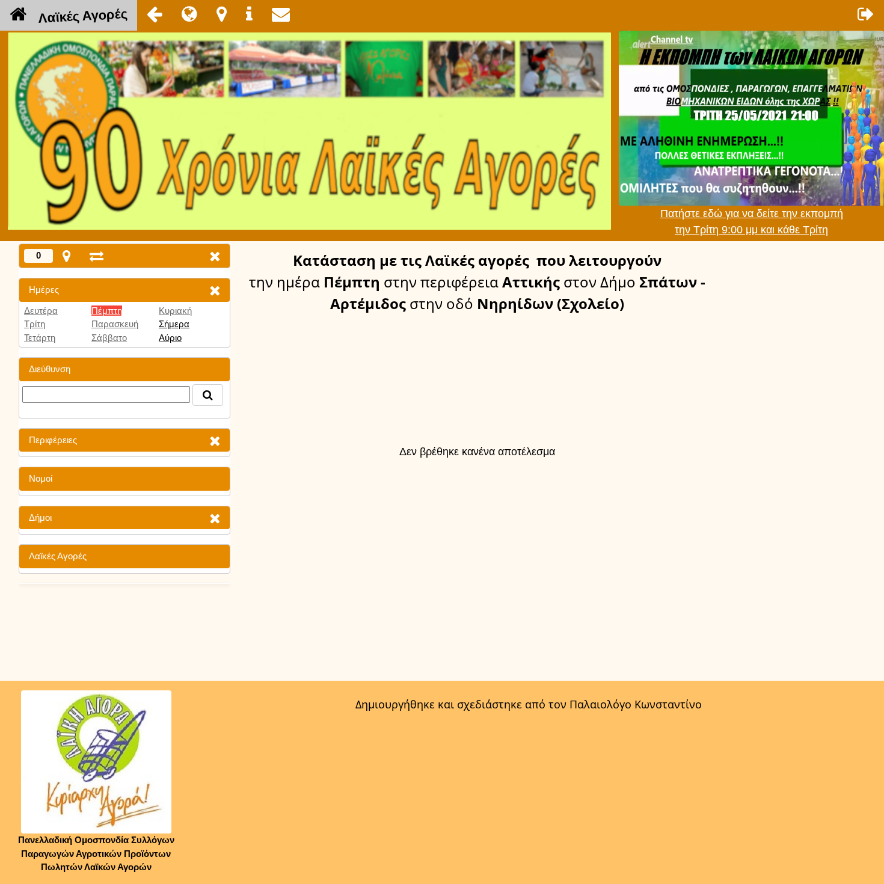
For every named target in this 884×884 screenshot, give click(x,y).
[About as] (249, 14)
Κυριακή (175, 310)
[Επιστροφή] (154, 14)
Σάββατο (109, 338)
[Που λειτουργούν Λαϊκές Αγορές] (221, 14)
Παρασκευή (114, 324)
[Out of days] (96, 256)
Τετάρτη (39, 338)
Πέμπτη (106, 310)
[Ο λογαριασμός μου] (866, 14)
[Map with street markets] (66, 256)
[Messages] (280, 14)
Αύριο (170, 338)
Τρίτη (34, 324)
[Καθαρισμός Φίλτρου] (214, 290)
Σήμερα (174, 324)
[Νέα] (189, 14)
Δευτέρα (41, 310)
